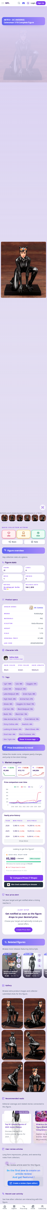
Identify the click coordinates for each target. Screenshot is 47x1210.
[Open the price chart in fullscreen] (41, 786)
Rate (36, 542)
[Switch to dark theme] (28, 3)
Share (14, 542)
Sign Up (41, 3)
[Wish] (19, 960)
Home (4, 12)
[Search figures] (19, 3)
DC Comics (11, 12)
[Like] (19, 955)
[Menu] (19, 966)
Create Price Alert (23, 930)
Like (8, 536)
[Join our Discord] (23, 3)
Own (38, 536)
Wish (23, 536)
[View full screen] (43, 507)
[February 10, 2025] (16, 1118)
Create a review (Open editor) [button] (25, 1183)
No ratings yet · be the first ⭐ (12, 588)
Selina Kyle (20, 12)
